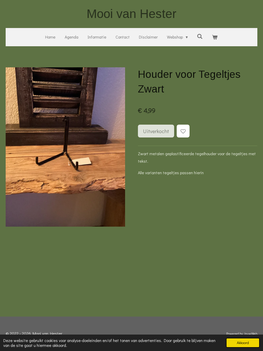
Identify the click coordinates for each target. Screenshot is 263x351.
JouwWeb (250, 333)
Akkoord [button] (243, 342)
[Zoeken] (200, 36)
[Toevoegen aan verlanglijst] (183, 131)
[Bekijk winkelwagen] (215, 37)
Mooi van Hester (131, 14)
